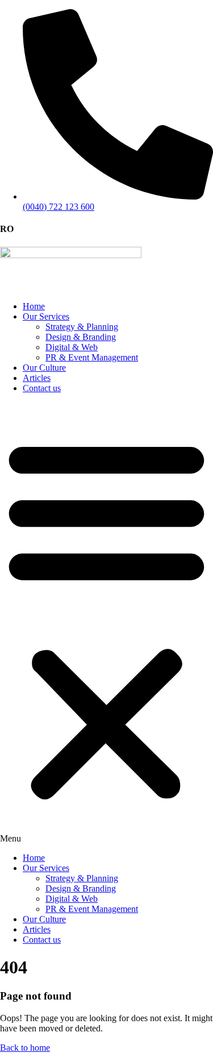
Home (34, 306)
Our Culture (44, 367)
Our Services (46, 316)
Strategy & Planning (81, 326)
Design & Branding (80, 337)
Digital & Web (71, 347)
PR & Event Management (91, 357)
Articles (37, 378)
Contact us (42, 388)
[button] (106, 623)
